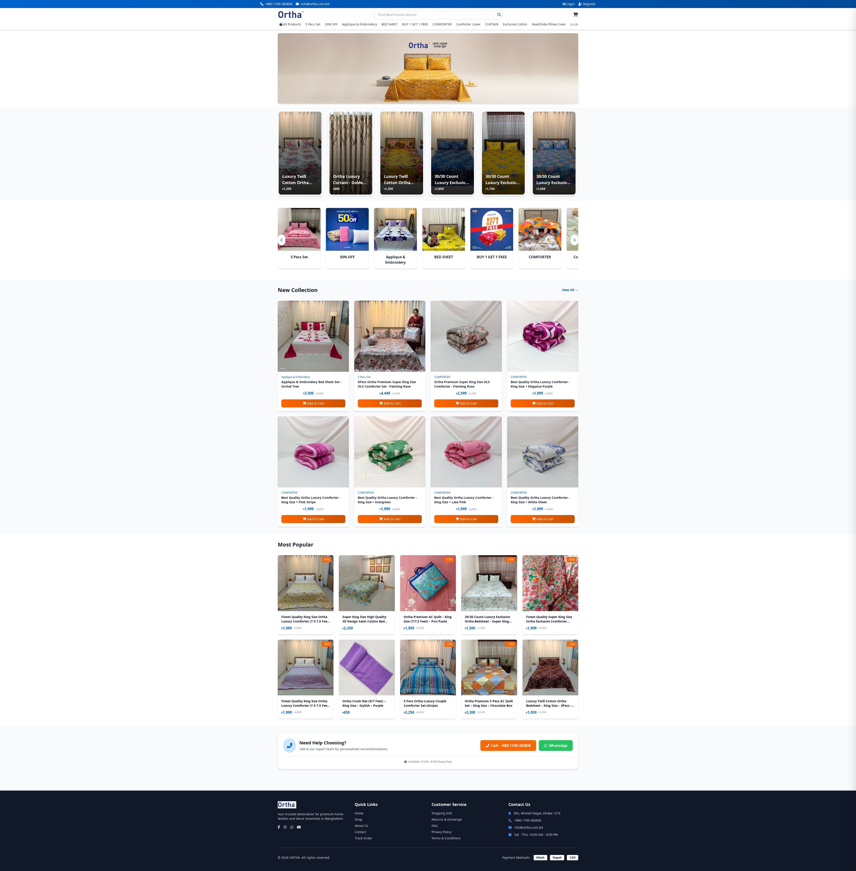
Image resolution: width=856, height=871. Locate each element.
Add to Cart (315, 403)
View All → (570, 290)
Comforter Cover (468, 24)
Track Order (363, 838)
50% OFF (331, 24)
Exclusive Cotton (515, 24)
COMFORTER (442, 24)
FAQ (435, 826)
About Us (361, 826)
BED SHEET (389, 24)
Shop (358, 819)
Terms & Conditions (446, 838)
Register (589, 4)
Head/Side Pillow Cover (549, 24)
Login (570, 4)
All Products (292, 24)
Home (359, 813)
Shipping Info (442, 813)
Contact (360, 832)
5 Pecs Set (312, 24)
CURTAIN (491, 24)
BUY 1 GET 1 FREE (415, 24)
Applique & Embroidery (359, 24)
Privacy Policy (441, 832)
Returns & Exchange (447, 819)
